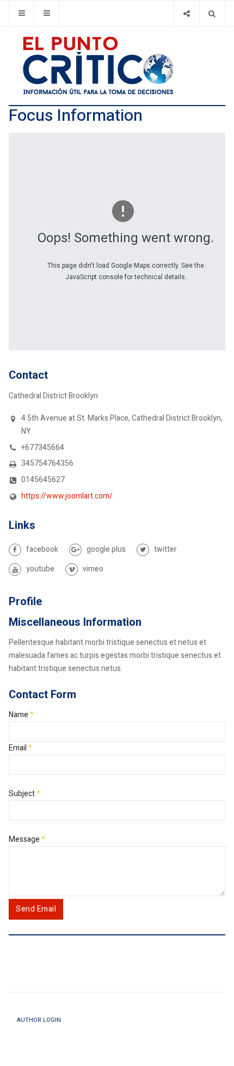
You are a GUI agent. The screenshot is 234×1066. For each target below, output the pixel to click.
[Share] (186, 13)
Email (20, 748)
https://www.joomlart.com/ (67, 496)
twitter (164, 549)
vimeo (92, 569)
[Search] (212, 13)
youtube (39, 569)
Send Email (36, 909)
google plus (105, 549)
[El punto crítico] (117, 65)
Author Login (39, 1020)
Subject (24, 793)
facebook (41, 549)
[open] (21, 13)
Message (27, 839)
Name (21, 714)
